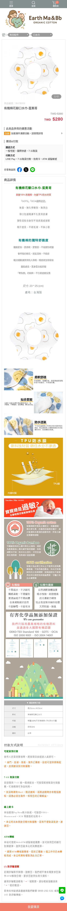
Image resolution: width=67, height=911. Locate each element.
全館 (7, 133)
